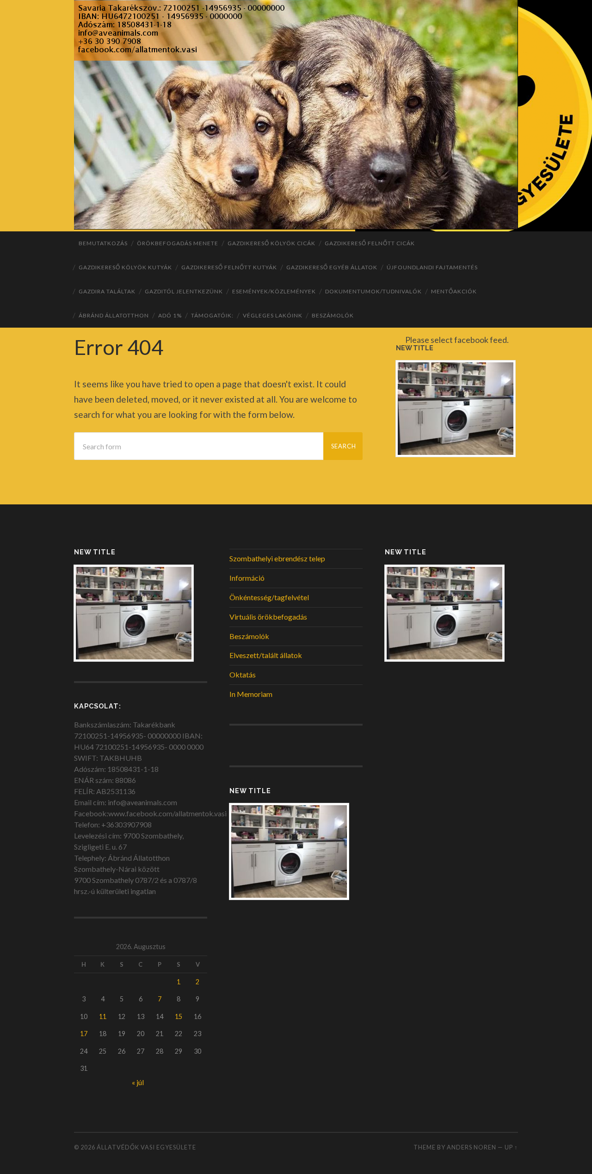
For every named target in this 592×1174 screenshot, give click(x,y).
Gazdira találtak (107, 291)
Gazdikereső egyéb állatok (331, 267)
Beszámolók (333, 315)
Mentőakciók (454, 291)
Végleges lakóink (272, 315)
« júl (138, 1082)
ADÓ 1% (170, 315)
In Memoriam (250, 693)
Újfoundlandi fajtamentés (432, 267)
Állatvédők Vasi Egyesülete (146, 1147)
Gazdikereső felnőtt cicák (370, 243)
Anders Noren (471, 1147)
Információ (247, 577)
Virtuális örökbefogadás (268, 616)
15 (178, 1016)
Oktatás (242, 674)
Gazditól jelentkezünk (184, 291)
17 (83, 1033)
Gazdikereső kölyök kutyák (125, 267)
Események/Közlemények (274, 291)
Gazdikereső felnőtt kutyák (229, 267)
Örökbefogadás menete (177, 243)
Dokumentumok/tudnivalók (373, 291)
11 (102, 1016)
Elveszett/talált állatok (265, 655)
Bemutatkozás (103, 243)
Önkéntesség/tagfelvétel (269, 597)
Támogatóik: (212, 315)
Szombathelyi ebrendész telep (277, 558)
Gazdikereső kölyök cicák (271, 243)
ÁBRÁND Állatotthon (114, 315)
